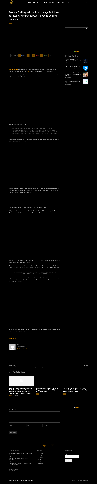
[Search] (86, 28)
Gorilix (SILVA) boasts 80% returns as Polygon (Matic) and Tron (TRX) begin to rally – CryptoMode (48, 390)
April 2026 (40, 461)
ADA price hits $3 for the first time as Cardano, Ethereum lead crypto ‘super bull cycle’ (26, 367)
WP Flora (31, 480)
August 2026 (40, 453)
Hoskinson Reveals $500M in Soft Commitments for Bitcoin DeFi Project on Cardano (73, 74)
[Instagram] (84, 3)
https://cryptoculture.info (21, 346)
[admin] (12, 347)
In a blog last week (13, 69)
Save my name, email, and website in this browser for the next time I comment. (24, 429)
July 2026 (40, 455)
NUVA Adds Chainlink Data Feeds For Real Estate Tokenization (72, 67)
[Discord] (19, 348)
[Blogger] (17, 348)
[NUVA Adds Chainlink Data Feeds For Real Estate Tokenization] (85, 68)
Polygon (28, 71)
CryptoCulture (19, 480)
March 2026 (40, 463)
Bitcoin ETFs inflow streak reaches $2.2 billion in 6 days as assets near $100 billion (73, 81)
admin (18, 344)
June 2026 (40, 457)
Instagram (47, 445)
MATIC (11, 23)
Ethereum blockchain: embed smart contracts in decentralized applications (72, 367)
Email (66, 454)
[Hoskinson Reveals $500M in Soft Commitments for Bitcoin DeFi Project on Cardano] (85, 74)
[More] (50, 55)
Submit (68, 460)
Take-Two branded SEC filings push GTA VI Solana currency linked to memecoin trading (73, 61)
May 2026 (40, 459)
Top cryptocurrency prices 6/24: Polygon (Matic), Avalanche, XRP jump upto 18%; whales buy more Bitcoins (75, 390)
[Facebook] (21, 348)
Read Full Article (13, 338)
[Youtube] (26, 348)
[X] (87, 3)
